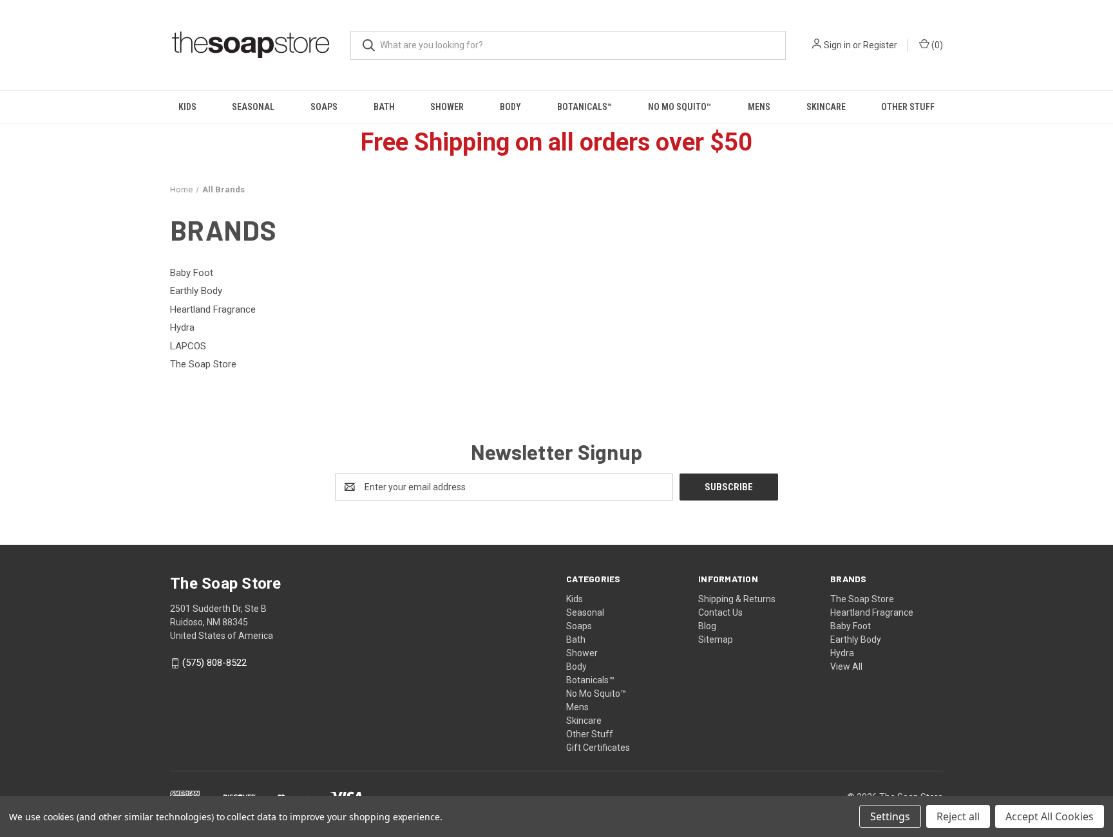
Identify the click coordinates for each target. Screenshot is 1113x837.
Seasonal (253, 107)
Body (510, 107)
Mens (759, 107)
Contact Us (720, 612)
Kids (187, 107)
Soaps (324, 107)
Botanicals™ (585, 107)
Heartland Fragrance (871, 612)
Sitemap (715, 639)
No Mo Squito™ (680, 107)
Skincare (826, 107)
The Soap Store (862, 599)
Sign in (837, 45)
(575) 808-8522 (214, 663)
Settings (890, 816)
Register (880, 45)
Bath (384, 107)
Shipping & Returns (736, 599)
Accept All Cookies (1049, 816)
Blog (707, 626)
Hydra (842, 653)
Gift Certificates (598, 747)
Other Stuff (908, 107)
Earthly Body (855, 639)
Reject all (958, 816)
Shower (447, 107)
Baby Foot (850, 626)
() (936, 45)
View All (846, 666)
